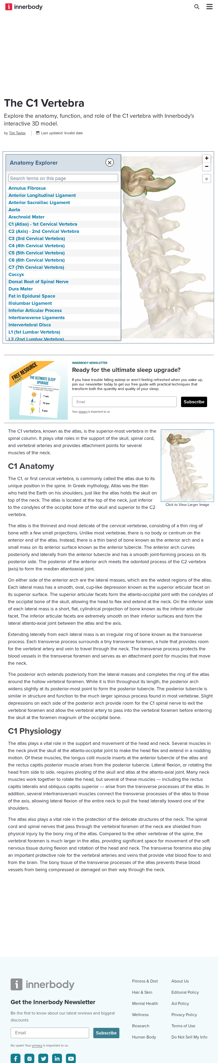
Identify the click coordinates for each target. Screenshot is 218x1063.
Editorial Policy (185, 992)
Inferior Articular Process (35, 310)
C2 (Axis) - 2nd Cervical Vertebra (44, 231)
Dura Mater (21, 289)
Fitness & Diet (145, 981)
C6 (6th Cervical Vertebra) (37, 260)
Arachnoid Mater (26, 217)
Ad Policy (180, 1003)
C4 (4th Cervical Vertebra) (37, 246)
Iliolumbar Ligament (30, 303)
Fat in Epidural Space (32, 296)
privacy (83, 411)
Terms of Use (183, 1026)
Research (140, 1026)
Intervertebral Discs (30, 325)
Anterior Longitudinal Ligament (42, 195)
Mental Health (145, 1003)
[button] (207, 159)
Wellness (140, 1014)
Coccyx (16, 274)
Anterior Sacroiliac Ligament (39, 202)
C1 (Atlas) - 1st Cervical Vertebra (43, 224)
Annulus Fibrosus (27, 188)
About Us (180, 981)
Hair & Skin (142, 992)
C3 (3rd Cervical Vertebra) (37, 238)
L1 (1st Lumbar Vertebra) (34, 332)
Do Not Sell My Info (189, 1037)
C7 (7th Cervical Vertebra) (36, 267)
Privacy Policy (184, 1014)
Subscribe (194, 402)
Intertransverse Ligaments (37, 317)
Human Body (144, 1037)
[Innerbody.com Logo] (24, 6)
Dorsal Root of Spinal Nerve (39, 282)
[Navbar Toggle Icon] (207, 6)
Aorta (14, 210)
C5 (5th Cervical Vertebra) (37, 253)
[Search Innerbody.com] (197, 6)
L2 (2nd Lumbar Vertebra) (36, 339)
